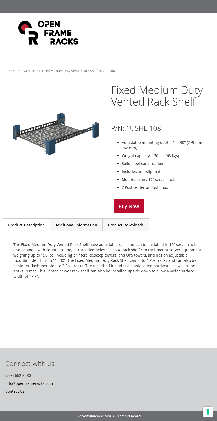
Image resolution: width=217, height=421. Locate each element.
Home (10, 70)
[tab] (26, 224)
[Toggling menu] (8, 44)
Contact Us (14, 391)
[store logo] (48, 43)
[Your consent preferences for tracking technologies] (208, 412)
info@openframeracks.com (29, 383)
